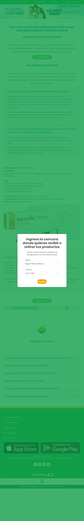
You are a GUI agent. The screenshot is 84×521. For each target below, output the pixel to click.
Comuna (28, 269)
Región (28, 260)
